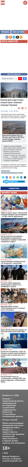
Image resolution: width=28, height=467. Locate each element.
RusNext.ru (7, 395)
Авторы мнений (9, 420)
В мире (20, 173)
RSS (5, 453)
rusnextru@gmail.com (12, 461)
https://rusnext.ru (10, 439)
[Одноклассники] (10, 177)
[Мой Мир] (21, 177)
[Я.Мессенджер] (3, 177)
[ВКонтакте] (7, 177)
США (8, 171)
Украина (5, 32)
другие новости (14, 74)
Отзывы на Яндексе (11, 459)
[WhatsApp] (18, 177)
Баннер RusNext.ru (11, 456)
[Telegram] (14, 177)
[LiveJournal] (25, 177)
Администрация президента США (9, 173)
